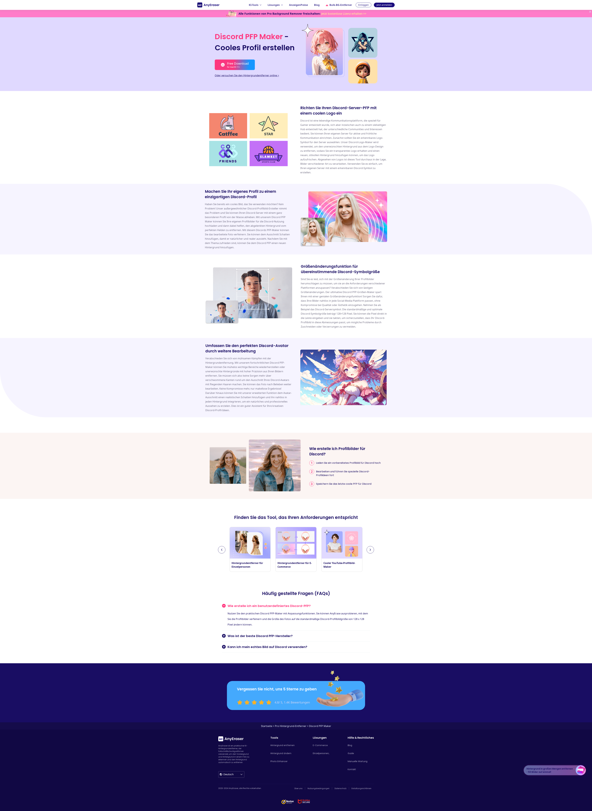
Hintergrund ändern (280, 753)
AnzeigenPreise (298, 5)
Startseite (266, 726)
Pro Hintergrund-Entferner (290, 726)
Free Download (238, 64)
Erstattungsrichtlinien (361, 788)
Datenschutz (340, 788)
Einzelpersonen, (321, 753)
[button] (221, 549)
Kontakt (352, 769)
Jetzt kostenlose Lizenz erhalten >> (343, 13)
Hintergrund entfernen (282, 745)
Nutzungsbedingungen (318, 788)
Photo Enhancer (279, 761)
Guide (351, 753)
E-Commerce (320, 745)
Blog (317, 5)
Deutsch (228, 774)
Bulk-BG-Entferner (340, 5)
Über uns (298, 788)
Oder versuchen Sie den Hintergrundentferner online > (247, 75)
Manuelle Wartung (357, 761)
